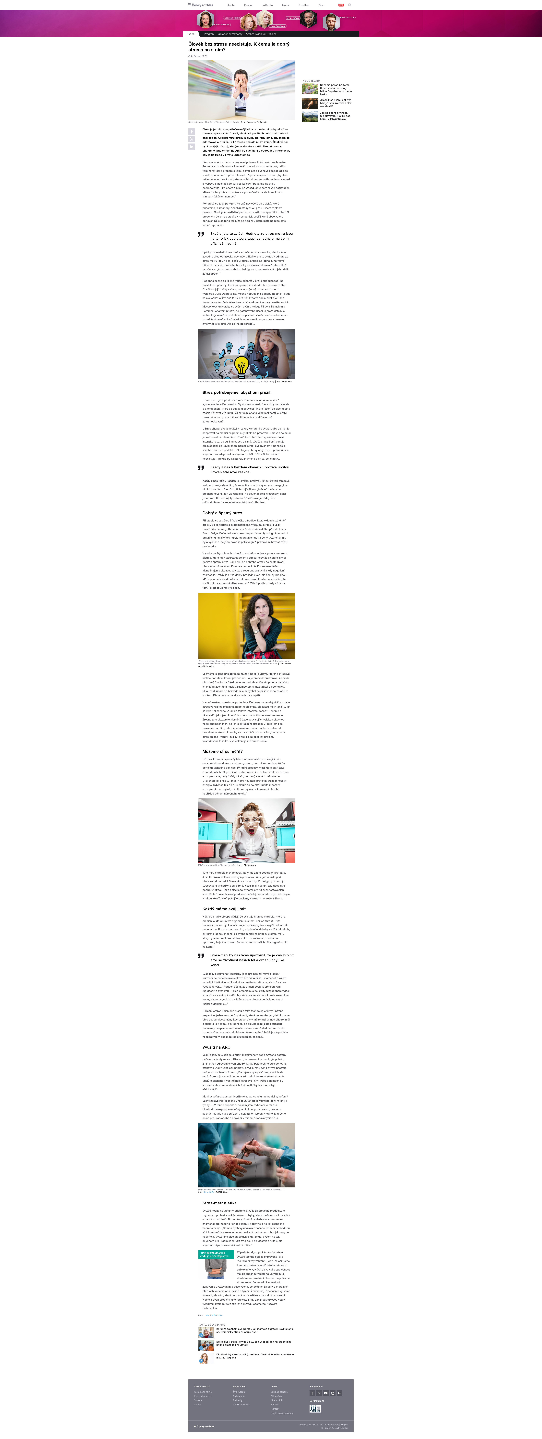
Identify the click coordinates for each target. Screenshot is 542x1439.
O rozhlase (304, 5)
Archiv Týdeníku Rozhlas (261, 33)
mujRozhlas (267, 5)
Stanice (285, 5)
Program (248, 5)
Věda (191, 33)
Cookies (302, 1424)
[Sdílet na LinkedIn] (191, 147)
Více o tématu (311, 81)
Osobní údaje (315, 1424)
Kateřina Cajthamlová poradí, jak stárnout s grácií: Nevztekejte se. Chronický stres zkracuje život (254, 1330)
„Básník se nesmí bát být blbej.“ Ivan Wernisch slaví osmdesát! (336, 103)
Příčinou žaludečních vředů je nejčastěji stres (214, 1254)
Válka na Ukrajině (203, 1392)
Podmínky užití (331, 1424)
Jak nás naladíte (279, 1392)
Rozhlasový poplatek (282, 1413)
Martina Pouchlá (214, 1315)
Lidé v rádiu (277, 1400)
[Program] (271, 20)
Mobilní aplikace (241, 1404)
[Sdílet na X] (191, 139)
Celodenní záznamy (230, 33)
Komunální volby (202, 1396)
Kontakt (275, 1409)
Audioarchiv (239, 1396)
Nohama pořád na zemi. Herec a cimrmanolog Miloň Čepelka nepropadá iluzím (336, 89)
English (344, 1424)
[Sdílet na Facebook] (191, 131)
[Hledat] (350, 5)
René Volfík (209, 1192)
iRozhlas (231, 5)
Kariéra (274, 1404)
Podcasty (237, 1400)
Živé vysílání (239, 1392)
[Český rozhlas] (200, 5)
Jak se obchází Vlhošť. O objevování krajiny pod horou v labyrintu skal (335, 115)
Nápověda (276, 1396)
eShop (197, 1404)
